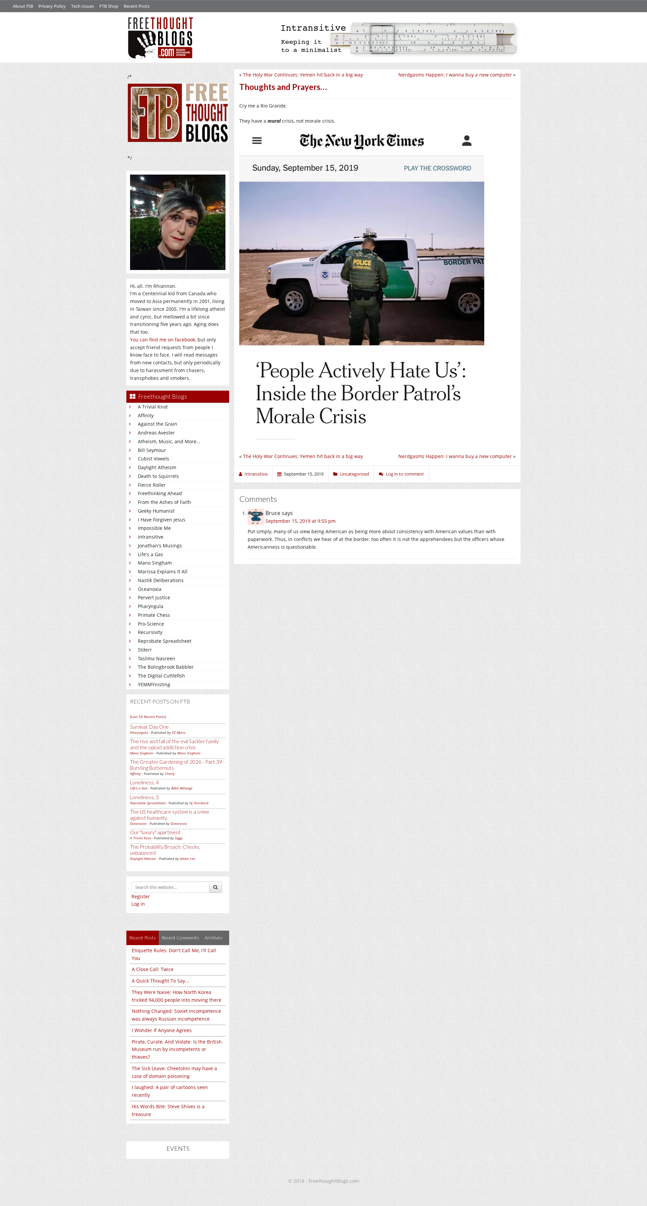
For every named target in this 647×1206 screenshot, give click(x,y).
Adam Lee (187, 858)
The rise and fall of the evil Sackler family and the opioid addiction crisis (174, 744)
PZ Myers (178, 732)
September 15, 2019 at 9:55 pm (301, 521)
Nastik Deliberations (161, 580)
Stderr (145, 649)
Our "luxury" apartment (155, 832)
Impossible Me (154, 528)
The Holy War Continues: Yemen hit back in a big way (303, 74)
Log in (138, 904)
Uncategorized (354, 474)
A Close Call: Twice (153, 969)
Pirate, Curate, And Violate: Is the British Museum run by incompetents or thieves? (177, 1049)
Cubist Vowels (153, 458)
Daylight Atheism (157, 467)
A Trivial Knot (153, 406)
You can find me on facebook (162, 339)
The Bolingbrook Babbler (166, 667)
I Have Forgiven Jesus (161, 519)
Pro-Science (151, 624)
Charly (170, 773)
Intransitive (150, 537)
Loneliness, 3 (144, 797)
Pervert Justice (154, 597)
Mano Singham (155, 563)
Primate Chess (154, 615)
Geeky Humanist (156, 511)
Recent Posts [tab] (142, 937)
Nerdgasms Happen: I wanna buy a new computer (455, 74)
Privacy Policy (52, 6)
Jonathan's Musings (160, 545)
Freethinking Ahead (160, 493)
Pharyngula (150, 606)
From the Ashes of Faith (164, 502)
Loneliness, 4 (144, 782)
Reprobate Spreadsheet (164, 641)
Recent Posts (137, 6)
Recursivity (150, 632)
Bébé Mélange (181, 788)
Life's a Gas (150, 554)
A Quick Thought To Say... (160, 980)
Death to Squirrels (158, 476)
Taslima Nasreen (156, 658)
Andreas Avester (156, 432)
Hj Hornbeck (199, 803)
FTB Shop (108, 6)
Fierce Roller (152, 485)
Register (140, 896)
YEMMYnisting (154, 684)
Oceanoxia (149, 589)
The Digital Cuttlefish (161, 675)
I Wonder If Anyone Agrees (162, 1030)
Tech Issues (82, 6)
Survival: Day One (149, 727)
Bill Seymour (152, 450)
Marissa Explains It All (162, 571)
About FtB (23, 6)
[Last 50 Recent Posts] (148, 716)
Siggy (179, 838)
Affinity (146, 415)
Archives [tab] (213, 937)
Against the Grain (157, 424)
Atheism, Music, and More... (169, 441)
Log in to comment (405, 474)
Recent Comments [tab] (180, 937)
